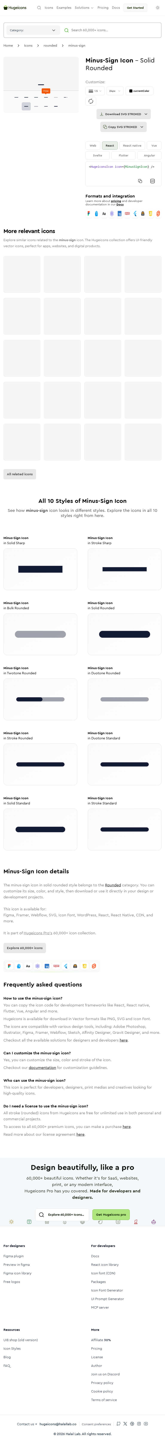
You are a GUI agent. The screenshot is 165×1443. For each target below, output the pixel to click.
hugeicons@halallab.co (58, 1424)
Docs (120, 204)
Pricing (96, 1348)
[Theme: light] (158, 8)
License (97, 1357)
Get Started (135, 8)
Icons (28, 45)
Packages (98, 1281)
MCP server (100, 1307)
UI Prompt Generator (107, 1298)
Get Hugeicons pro (111, 1214)
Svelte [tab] (97, 155)
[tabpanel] (124, 173)
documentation (42, 1067)
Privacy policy (102, 1382)
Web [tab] (93, 145)
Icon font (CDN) (103, 1273)
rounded (50, 45)
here (124, 1040)
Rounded (113, 885)
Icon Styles (12, 1348)
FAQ (6, 1365)
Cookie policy (102, 1391)
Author (96, 1365)
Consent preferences (96, 1424)
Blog (7, 1357)
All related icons (20, 474)
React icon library (105, 1264)
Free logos (11, 1281)
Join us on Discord (105, 1374)
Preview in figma (16, 1264)
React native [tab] (132, 145)
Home (8, 45)
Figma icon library (17, 1273)
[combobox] (33, 30)
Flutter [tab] (123, 155)
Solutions (82, 7)
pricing (116, 201)
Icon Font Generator (107, 1290)
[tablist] (124, 150)
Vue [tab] (154, 145)
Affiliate (101, 1339)
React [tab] (110, 145)
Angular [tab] (149, 155)
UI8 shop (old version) (20, 1339)
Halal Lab (73, 1433)
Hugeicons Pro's (38, 933)
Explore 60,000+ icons (25, 947)
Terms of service (104, 1399)
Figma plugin (13, 1256)
